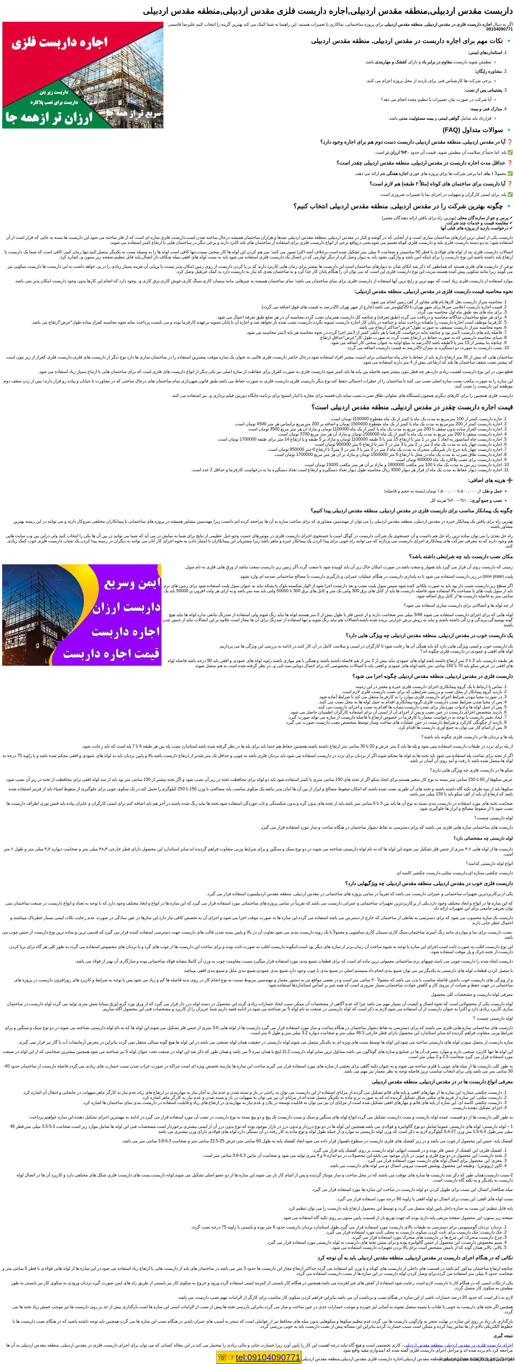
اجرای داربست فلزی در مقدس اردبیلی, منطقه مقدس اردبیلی (458, 1345)
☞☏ (258, 1357)
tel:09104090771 (268, 1357)
